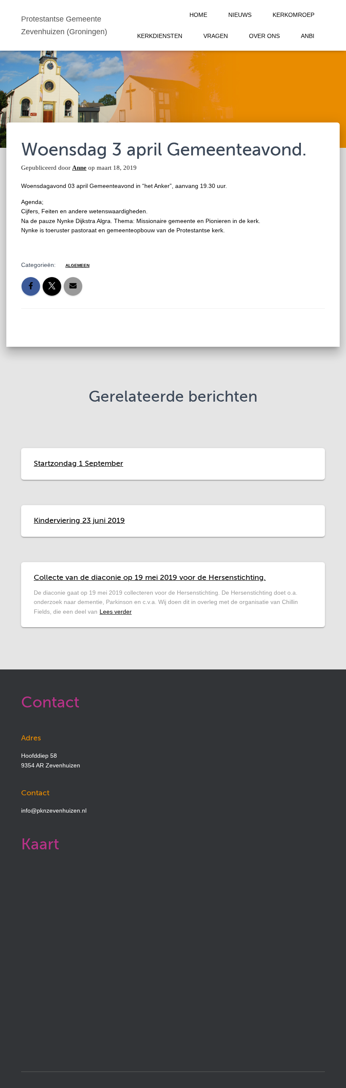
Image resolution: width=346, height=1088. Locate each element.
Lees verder (116, 611)
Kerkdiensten (159, 36)
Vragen (215, 36)
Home (198, 14)
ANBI (307, 36)
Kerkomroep (293, 14)
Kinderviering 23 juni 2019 (79, 521)
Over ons (264, 36)
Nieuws (239, 14)
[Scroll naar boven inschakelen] (329, 1071)
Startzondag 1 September (78, 464)
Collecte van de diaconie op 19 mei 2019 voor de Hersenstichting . (150, 578)
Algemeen (77, 265)
